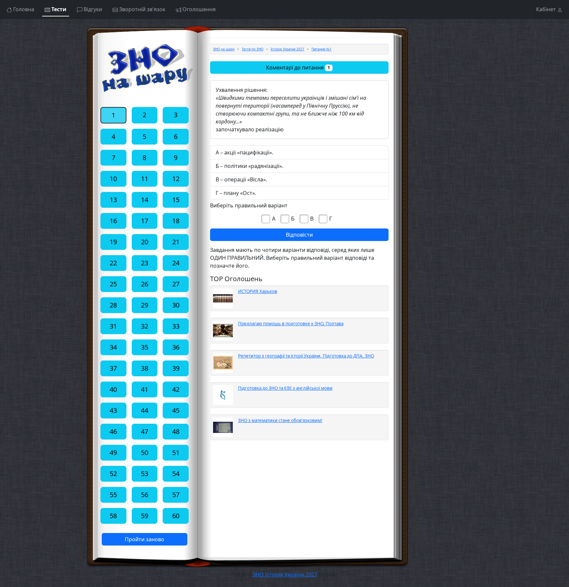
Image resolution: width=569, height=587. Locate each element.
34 (113, 347)
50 (144, 452)
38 (144, 368)
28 (113, 305)
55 (113, 494)
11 (144, 178)
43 (113, 410)
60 (175, 515)
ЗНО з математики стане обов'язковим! (280, 420)
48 (175, 431)
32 (144, 326)
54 (175, 473)
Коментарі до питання (298, 67)
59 (144, 515)
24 (175, 262)
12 (175, 178)
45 (175, 410)
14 (144, 199)
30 (175, 305)
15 (175, 199)
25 (113, 284)
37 (113, 368)
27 (175, 284)
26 (144, 284)
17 (144, 220)
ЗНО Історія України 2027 (285, 574)
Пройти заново (144, 539)
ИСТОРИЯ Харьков (257, 291)
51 (175, 452)
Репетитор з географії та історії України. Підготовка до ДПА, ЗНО (306, 356)
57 (175, 494)
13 (113, 199)
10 (113, 178)
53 (144, 473)
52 (113, 473)
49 (113, 452)
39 (175, 368)
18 (175, 220)
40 (113, 389)
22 (113, 262)
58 (113, 515)
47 (144, 431)
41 (144, 389)
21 (175, 241)
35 (144, 347)
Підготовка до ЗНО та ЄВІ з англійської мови (285, 388)
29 (144, 305)
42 (175, 389)
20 (144, 241)
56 (144, 494)
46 (113, 431)
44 (144, 410)
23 (144, 262)
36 (175, 347)
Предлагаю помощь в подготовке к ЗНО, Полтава (290, 324)
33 (175, 326)
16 (113, 220)
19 (113, 241)
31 (113, 326)
